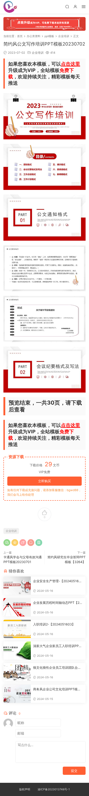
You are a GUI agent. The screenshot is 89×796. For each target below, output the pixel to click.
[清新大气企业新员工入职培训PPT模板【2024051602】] (17, 650)
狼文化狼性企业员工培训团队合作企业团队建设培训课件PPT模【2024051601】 (58, 668)
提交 (74, 771)
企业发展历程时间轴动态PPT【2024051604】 (58, 603)
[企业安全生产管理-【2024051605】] (17, 586)
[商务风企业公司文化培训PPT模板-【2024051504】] (17, 694)
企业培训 (38, 52)
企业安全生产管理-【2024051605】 (57, 581)
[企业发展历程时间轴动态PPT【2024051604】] (17, 607)
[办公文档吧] (10, 7)
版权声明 (24, 789)
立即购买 (44, 481)
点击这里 (70, 64)
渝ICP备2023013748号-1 (54, 789)
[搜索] (67, 6)
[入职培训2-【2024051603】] (17, 629)
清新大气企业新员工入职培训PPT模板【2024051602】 (57, 646)
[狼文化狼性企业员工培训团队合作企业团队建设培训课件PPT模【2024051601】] (17, 672)
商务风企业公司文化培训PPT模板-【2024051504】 (57, 689)
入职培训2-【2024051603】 (54, 624)
